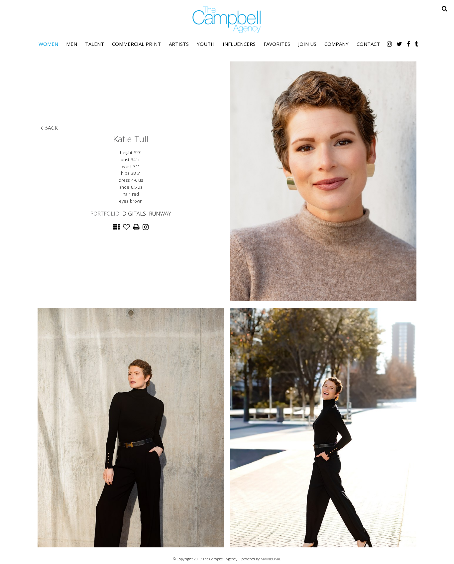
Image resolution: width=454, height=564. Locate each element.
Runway (160, 213)
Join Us (307, 44)
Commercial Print (136, 44)
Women (48, 44)
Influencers (239, 44)
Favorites (277, 44)
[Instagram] (389, 44)
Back (50, 128)
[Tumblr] (416, 44)
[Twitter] (399, 44)
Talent (94, 44)
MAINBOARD (271, 558)
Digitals (134, 213)
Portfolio (104, 213)
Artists (179, 44)
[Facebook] (408, 44)
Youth (206, 44)
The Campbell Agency (227, 20)
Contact (368, 44)
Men (71, 44)
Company (336, 44)
